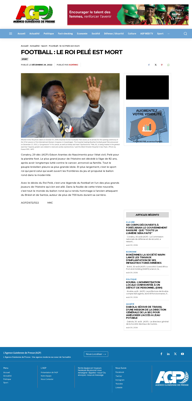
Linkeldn (119, 387)
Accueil (24, 46)
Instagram (120, 380)
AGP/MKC (73, 65)
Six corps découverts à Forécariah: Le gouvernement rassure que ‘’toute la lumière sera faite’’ (146, 229)
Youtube (119, 384)
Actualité (34, 46)
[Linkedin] (168, 354)
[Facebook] (149, 65)
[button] (184, 33)
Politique (131, 279)
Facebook (120, 372)
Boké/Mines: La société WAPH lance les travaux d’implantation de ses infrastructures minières (145, 258)
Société (130, 304)
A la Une (130, 222)
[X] (155, 65)
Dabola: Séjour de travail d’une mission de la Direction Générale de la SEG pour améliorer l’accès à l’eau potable (146, 312)
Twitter (119, 376)
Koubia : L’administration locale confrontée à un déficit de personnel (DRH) (144, 285)
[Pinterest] (162, 65)
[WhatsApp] (168, 65)
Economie (131, 252)
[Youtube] (182, 354)
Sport (44, 46)
